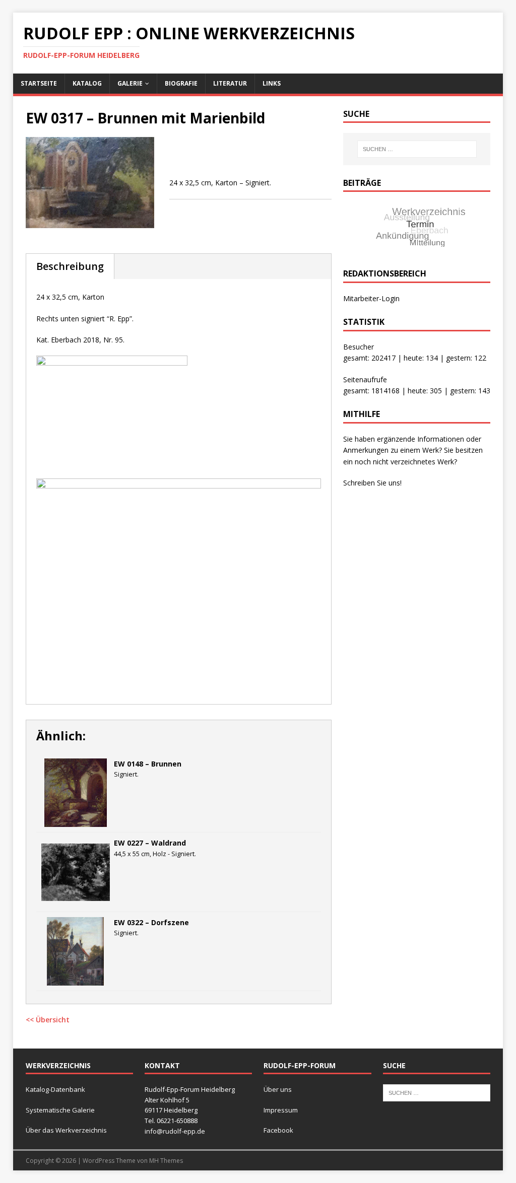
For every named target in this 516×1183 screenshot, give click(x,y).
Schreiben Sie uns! (372, 483)
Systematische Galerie (60, 1110)
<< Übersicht (48, 1019)
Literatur (230, 83)
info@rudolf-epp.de (175, 1131)
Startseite (39, 83)
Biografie (181, 83)
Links (272, 83)
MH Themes (166, 1160)
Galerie (130, 83)
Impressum (281, 1110)
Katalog (87, 83)
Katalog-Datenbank (55, 1089)
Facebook (278, 1130)
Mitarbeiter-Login (371, 298)
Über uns (278, 1089)
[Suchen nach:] (417, 149)
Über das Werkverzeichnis (66, 1130)
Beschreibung (70, 266)
